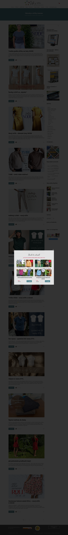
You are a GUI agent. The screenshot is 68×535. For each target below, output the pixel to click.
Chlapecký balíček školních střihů (43, 278)
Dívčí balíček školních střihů (25, 277)
